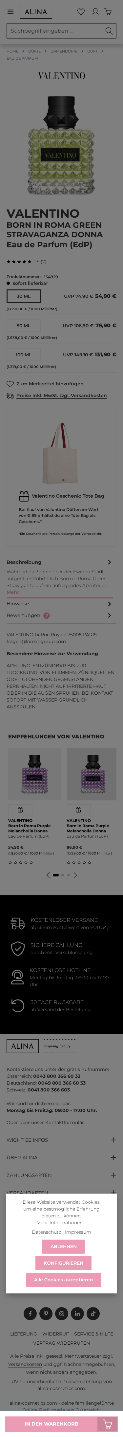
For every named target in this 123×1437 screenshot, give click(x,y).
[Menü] (13, 11)
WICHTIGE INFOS (27, 1140)
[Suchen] (109, 31)
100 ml (23, 355)
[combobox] (55, 31)
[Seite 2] (62, 875)
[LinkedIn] (77, 1313)
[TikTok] (93, 1313)
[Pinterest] (45, 1313)
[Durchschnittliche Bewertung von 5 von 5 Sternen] (22, 262)
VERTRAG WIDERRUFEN (61, 1343)
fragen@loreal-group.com (36, 641)
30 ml (24, 296)
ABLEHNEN (64, 1246)
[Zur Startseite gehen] (36, 12)
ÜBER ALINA (22, 1158)
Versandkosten (25, 1364)
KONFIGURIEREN (63, 1263)
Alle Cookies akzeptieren (63, 1280)
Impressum (78, 1232)
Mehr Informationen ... (61, 1223)
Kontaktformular (64, 1122)
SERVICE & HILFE (93, 1334)
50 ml (24, 326)
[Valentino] (61, 76)
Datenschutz (46, 1232)
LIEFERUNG (23, 1334)
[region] (61, 145)
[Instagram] (61, 1313)
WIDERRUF (55, 1334)
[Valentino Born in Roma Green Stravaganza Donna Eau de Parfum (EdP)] (61, 145)
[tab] (60, 577)
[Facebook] (30, 1313)
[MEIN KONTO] (95, 11)
